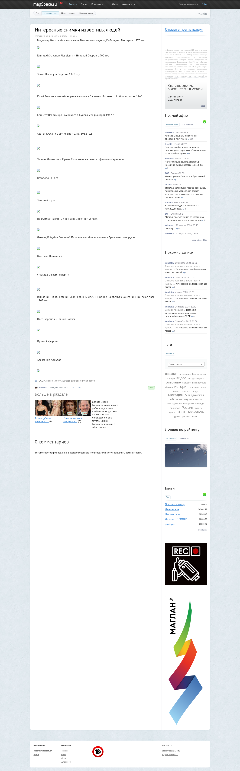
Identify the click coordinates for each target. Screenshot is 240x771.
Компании (97, 4)
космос (176, 391)
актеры (66, 380)
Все (37, 13)
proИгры (169, 524)
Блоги (84, 4)
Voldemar (169, 225)
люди (195, 391)
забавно (186, 383)
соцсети (171, 412)
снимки (84, 380)
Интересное (172, 509)
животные (173, 382)
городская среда (196, 378)
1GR (167, 173)
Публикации (188, 124)
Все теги (170, 353)
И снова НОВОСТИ (176, 519)
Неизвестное (172, 514)
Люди (115, 4)
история (181, 386)
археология (185, 374)
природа (199, 403)
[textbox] (186, 364)
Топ (167, 497)
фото (92, 380)
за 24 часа (171, 438)
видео (181, 378)
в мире (171, 378)
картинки (194, 387)
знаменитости (53, 380)
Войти (204, 4)
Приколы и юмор (174, 504)
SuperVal (169, 158)
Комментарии (172, 124)
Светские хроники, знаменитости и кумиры (185, 87)
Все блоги (202, 530)
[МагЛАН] (186, 584)
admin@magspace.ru (171, 751)
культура (186, 391)
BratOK (169, 144)
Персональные (68, 13)
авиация (171, 374)
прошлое (175, 408)
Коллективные (50, 13)
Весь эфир (197, 240)
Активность (128, 4)
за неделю (184, 438)
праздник (188, 403)
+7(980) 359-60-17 (170, 754)
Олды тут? (170, 228)
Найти (204, 13)
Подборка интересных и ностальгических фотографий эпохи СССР (180, 313)
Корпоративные (86, 13)
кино (203, 387)
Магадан (175, 395)
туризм (176, 416)
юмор (195, 416)
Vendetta (169, 263)
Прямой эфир (176, 115)
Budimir (169, 202)
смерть (198, 408)
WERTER (169, 132)
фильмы (186, 416)
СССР (181, 412)
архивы (75, 380)
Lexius (168, 184)
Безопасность (199, 374)
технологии (196, 412)
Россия (187, 408)
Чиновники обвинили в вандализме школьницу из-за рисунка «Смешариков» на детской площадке (185, 150)
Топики (73, 4)
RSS (203, 105)
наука (187, 399)
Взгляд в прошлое (174, 310)
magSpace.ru (45, 4)
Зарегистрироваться (188, 4)
